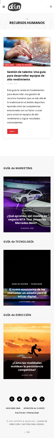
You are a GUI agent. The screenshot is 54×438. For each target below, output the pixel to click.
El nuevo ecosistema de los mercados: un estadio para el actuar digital (27, 292)
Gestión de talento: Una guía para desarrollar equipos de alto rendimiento (26, 75)
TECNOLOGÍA (36, 284)
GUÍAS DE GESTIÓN (24, 65)
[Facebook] (11, 398)
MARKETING (27, 211)
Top (28, 432)
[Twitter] (19, 398)
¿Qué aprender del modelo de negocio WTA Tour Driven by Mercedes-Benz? (27, 219)
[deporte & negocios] (14, 6)
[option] (27, 204)
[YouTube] (34, 398)
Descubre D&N (13, 408)
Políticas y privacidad (27, 413)
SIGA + (12, 131)
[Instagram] (27, 398)
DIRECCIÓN (9, 65)
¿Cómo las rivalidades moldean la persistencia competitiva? (27, 366)
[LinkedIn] (42, 398)
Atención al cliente (34, 408)
